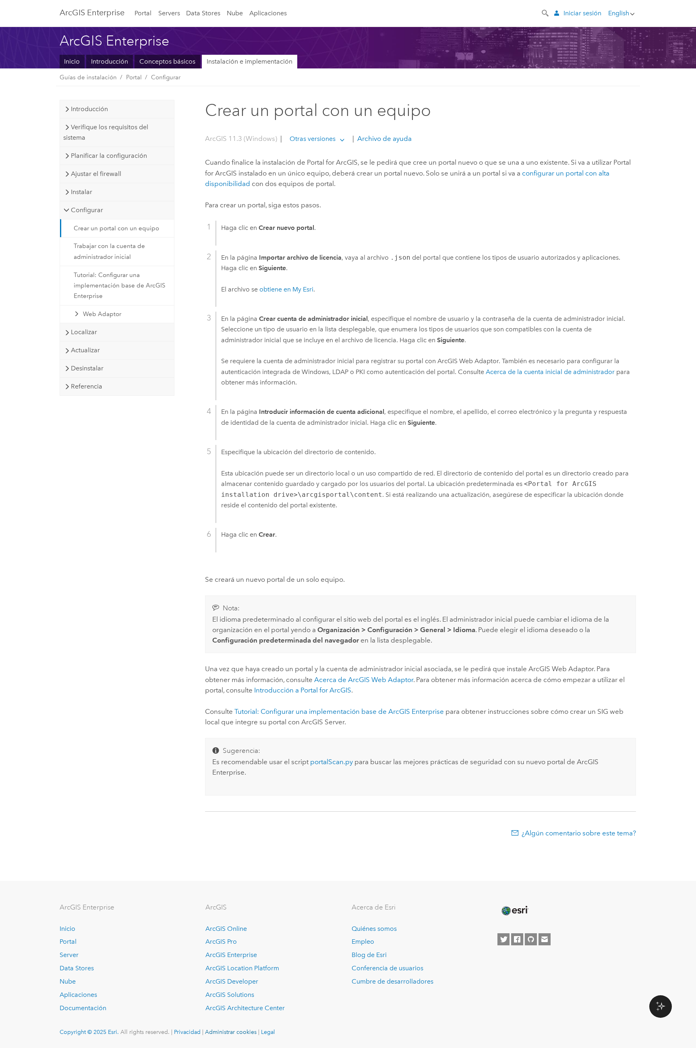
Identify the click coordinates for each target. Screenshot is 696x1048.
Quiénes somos (374, 928)
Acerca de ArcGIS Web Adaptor (363, 680)
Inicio (72, 61)
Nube (235, 13)
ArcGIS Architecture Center (245, 1008)
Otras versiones (313, 139)
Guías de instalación (88, 77)
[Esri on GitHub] (531, 939)
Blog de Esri (369, 955)
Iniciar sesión (582, 13)
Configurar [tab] (87, 210)
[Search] (545, 12)
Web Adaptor (102, 314)
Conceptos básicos (167, 61)
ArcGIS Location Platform (242, 968)
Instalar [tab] (81, 192)
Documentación (83, 1008)
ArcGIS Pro (221, 941)
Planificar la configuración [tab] (109, 155)
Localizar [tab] (84, 332)
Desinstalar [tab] (87, 368)
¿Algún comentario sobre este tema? (579, 833)
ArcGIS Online (226, 928)
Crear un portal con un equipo (116, 228)
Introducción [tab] (89, 109)
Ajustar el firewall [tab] (96, 174)
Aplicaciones (268, 13)
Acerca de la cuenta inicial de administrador (550, 372)
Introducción (109, 61)
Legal (268, 1032)
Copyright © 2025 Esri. (89, 1032)
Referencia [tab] (86, 386)
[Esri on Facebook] (517, 939)
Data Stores (203, 13)
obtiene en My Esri (286, 289)
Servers (169, 13)
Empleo (363, 941)
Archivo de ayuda (384, 138)
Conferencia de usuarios (387, 968)
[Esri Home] (514, 911)
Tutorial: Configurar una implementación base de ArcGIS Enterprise (119, 285)
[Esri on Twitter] (503, 939)
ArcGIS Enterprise (92, 12)
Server (69, 955)
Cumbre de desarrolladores (392, 981)
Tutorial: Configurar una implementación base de (339, 711)
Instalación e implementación (249, 61)
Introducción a (302, 690)
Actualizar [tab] (85, 350)
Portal (143, 13)
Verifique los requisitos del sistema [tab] (105, 132)
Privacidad (187, 1032)
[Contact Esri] (545, 939)
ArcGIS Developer (231, 981)
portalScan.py (331, 762)
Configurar (165, 77)
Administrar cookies (231, 1032)
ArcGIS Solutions (229, 994)
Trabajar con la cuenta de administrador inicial (109, 251)
